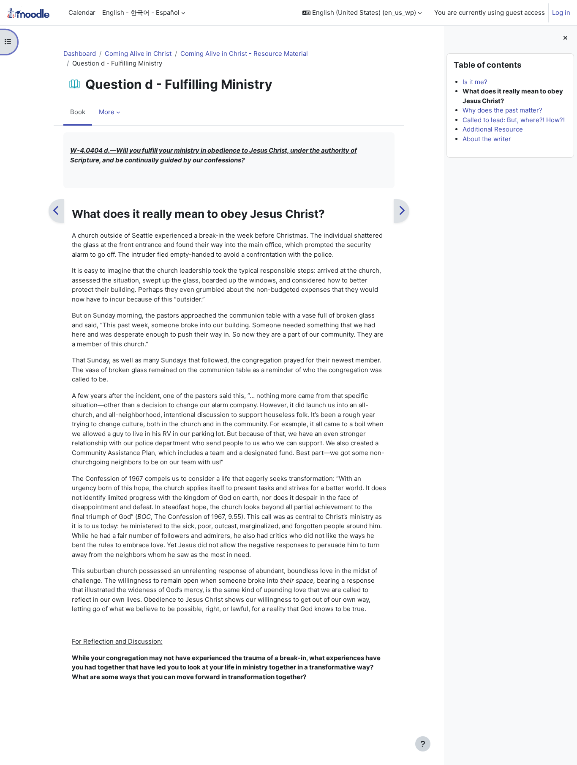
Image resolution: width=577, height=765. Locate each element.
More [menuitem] (106, 112)
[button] (362, 12)
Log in (561, 12)
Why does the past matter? (502, 110)
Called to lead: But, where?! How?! (514, 120)
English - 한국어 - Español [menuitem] (141, 12)
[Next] (401, 211)
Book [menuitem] (77, 112)
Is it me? (475, 82)
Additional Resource (493, 129)
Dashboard (79, 53)
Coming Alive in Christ (138, 53)
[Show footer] (422, 743)
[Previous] (56, 211)
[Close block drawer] (565, 38)
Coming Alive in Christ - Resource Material (244, 53)
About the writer (487, 139)
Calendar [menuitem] (81, 12)
